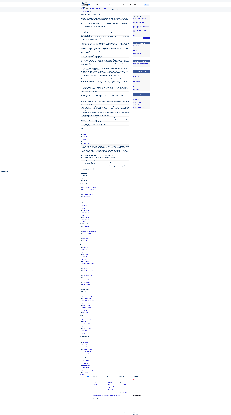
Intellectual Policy (114, 395)
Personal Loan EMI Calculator (88, 229)
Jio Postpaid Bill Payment (87, 349)
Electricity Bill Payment (86, 354)
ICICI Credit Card (85, 212)
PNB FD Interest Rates (86, 302)
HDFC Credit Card (85, 208)
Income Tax (124, 390)
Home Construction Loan (87, 275)
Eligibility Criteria (136, 81)
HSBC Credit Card (85, 214)
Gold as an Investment (137, 102)
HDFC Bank (85, 139)
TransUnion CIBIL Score (87, 198)
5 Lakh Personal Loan (86, 236)
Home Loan (84, 268)
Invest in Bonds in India (86, 318)
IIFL (83, 141)
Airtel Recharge (85, 342)
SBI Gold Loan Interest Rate (138, 66)
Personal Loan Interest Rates (88, 228)
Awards (95, 384)
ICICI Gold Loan (136, 48)
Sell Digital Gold (136, 99)
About (95, 379)
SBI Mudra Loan (85, 252)
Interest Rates (136, 73)
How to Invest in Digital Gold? (139, 97)
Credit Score (84, 185)
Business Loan (85, 247)
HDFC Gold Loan (136, 55)
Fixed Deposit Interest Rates (87, 296)
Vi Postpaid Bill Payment (87, 351)
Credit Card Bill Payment (112, 387)
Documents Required (137, 79)
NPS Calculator (85, 312)
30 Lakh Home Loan (86, 280)
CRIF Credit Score (85, 199)
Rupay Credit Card (85, 221)
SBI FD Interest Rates (86, 298)
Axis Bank (84, 134)
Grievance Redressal (98, 386)
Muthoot (84, 132)
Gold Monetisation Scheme (138, 107)
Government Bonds (86, 323)
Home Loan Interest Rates (87, 270)
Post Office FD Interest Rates (88, 300)
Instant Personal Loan (86, 226)
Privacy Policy (98, 395)
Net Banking (124, 386)
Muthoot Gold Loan (137, 53)
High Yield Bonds (85, 333)
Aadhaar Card (124, 380)
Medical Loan (85, 238)
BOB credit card (85, 217)
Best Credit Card (85, 219)
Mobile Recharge (85, 339)
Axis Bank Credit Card (86, 210)
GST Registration (85, 261)
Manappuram (85, 130)
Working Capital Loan (86, 256)
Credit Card (84, 205)
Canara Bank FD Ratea (86, 307)
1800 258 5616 (85, 8)
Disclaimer (109, 395)
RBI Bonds (84, 332)
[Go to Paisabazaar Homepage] (85, 5)
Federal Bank (85, 136)
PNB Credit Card (85, 215)
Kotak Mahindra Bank (87, 143)
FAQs (134, 86)
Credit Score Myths (86, 365)
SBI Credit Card (85, 207)
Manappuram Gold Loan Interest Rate (140, 63)
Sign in (146, 4)
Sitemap (120, 395)
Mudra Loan (84, 249)
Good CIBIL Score (85, 363)
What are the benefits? (137, 84)
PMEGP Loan (85, 254)
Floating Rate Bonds (86, 326)
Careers (95, 380)
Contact (95, 382)
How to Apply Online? (137, 76)
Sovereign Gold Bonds (86, 319)
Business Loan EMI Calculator (88, 263)
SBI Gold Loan (136, 45)
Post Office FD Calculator (87, 309)
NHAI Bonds (84, 330)
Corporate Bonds (85, 321)
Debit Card (124, 379)
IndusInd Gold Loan (137, 50)
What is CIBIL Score (86, 360)
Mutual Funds (110, 389)
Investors (94, 395)
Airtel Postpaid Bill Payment (87, 347)
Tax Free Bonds (85, 325)
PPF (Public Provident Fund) (127, 384)
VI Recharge (84, 346)
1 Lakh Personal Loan (86, 233)
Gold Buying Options (137, 104)
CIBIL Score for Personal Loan (88, 189)
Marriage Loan (85, 242)
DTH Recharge (85, 372)
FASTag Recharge (85, 353)
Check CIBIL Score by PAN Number (89, 187)
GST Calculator (85, 310)
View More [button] (82, 374)
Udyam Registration (86, 259)
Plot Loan (84, 273)
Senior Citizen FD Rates (87, 305)
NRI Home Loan (85, 277)
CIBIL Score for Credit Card (87, 194)
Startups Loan (85, 258)
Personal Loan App (86, 235)
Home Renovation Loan (87, 272)
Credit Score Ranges (86, 367)
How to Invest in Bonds (87, 328)
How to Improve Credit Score (88, 192)
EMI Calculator (136, 89)
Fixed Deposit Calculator (87, 303)
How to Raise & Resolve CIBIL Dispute (89, 370)
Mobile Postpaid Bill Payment (88, 340)
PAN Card (123, 382)
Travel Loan (84, 240)
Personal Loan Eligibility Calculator (89, 231)
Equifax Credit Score (86, 196)
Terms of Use (104, 395)
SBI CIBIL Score (85, 191)
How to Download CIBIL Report (88, 362)
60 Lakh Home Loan (86, 284)
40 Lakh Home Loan (86, 282)
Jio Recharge (84, 344)
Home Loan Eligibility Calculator (88, 279)
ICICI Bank (85, 137)
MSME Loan (84, 251)
